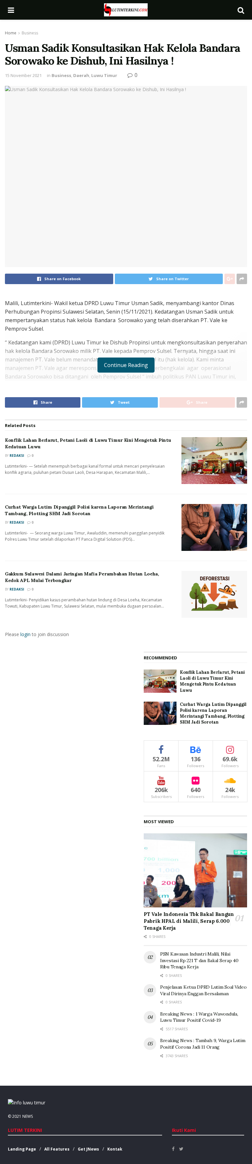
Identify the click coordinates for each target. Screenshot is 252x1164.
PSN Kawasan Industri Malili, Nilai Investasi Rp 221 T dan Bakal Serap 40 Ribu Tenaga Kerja (199, 960)
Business (30, 33)
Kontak (114, 1149)
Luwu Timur (104, 75)
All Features (57, 1149)
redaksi (17, 455)
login (25, 634)
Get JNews (88, 1149)
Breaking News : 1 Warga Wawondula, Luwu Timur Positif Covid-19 (199, 1017)
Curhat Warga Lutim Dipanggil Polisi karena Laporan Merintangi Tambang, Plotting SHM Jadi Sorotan (79, 510)
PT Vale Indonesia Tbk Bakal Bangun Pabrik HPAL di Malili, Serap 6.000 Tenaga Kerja (189, 921)
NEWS (27, 1116)
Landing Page (22, 1149)
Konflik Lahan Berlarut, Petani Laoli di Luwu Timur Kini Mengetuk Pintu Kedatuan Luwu (212, 681)
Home (10, 33)
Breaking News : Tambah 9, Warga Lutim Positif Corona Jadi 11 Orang (202, 1044)
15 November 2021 (23, 75)
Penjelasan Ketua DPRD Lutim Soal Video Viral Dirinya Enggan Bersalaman (203, 990)
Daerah (81, 75)
